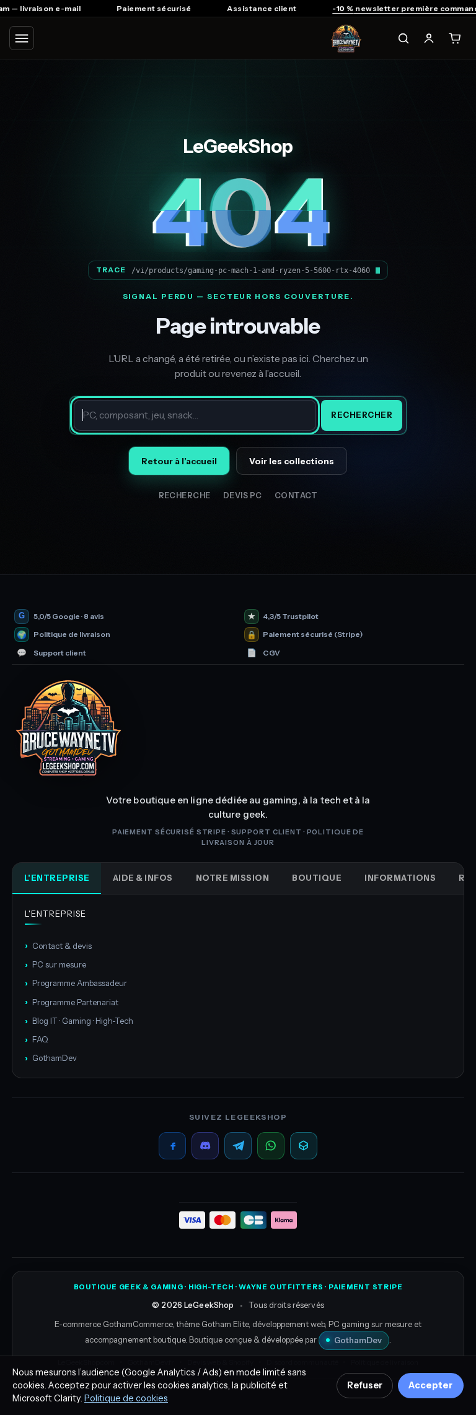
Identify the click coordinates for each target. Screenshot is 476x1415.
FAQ (36, 1039)
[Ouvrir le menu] (21, 38)
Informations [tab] (400, 878)
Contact (296, 495)
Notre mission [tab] (233, 878)
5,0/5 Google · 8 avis (68, 616)
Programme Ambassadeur (76, 983)
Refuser (364, 1385)
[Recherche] (403, 38)
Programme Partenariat (71, 1001)
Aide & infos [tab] (143, 878)
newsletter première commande (387, 8)
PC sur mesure (55, 964)
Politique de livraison (71, 634)
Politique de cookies (126, 1398)
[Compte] (429, 38)
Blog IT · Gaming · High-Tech (79, 1021)
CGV (271, 653)
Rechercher (361, 415)
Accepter (430, 1385)
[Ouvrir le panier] (455, 38)
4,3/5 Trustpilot (291, 616)
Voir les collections (291, 461)
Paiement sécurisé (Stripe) (313, 634)
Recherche (185, 495)
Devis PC (242, 495)
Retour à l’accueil (179, 461)
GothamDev (51, 1058)
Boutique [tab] (317, 878)
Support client (59, 653)
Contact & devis (58, 945)
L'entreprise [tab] (57, 878)
